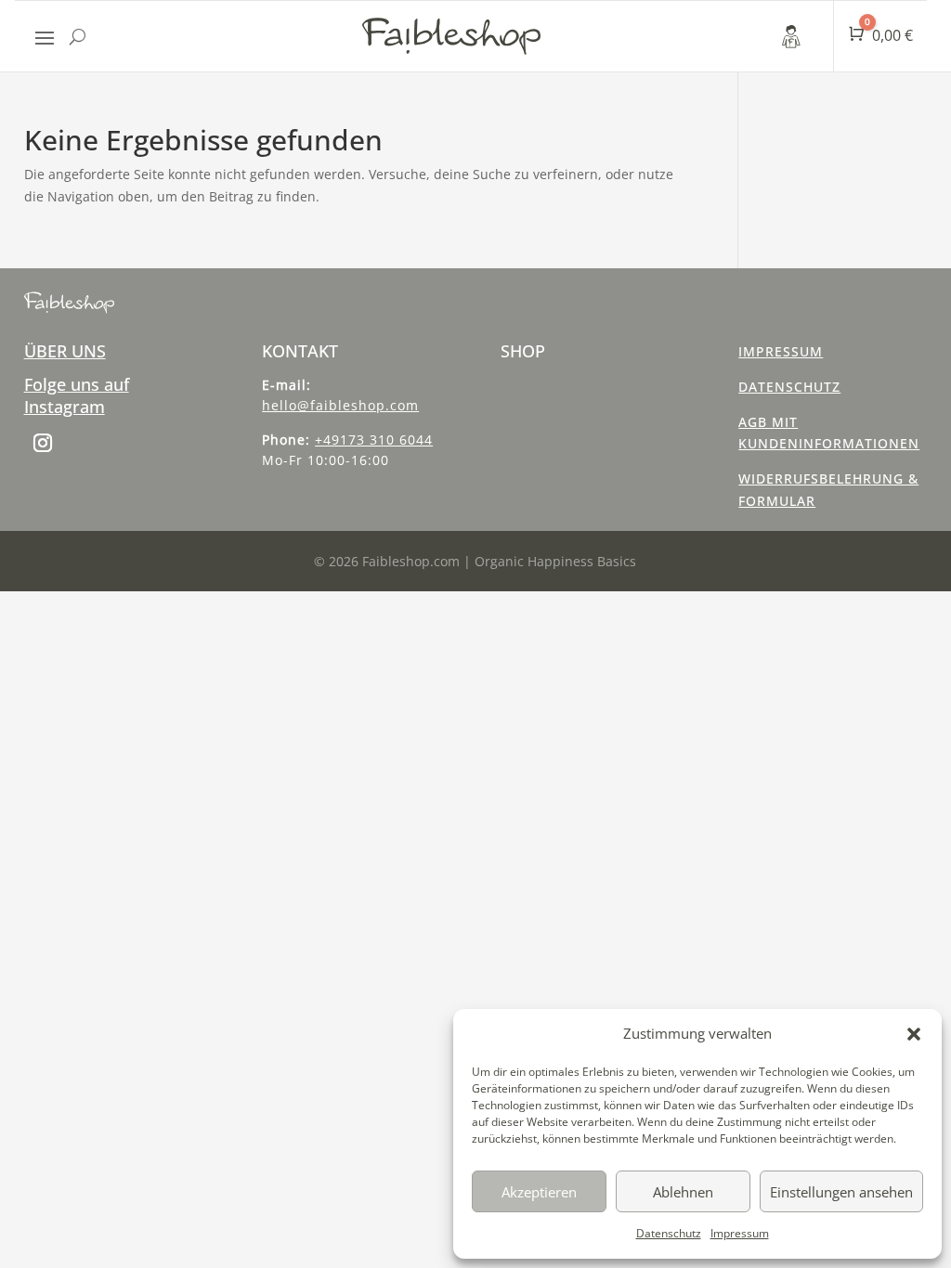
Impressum (739, 1233)
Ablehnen (683, 1192)
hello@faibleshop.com (340, 405)
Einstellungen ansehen (841, 1192)
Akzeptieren (539, 1192)
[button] (914, 1034)
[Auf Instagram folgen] (42, 442)
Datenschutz (668, 1233)
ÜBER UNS (65, 351)
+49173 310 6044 (374, 439)
